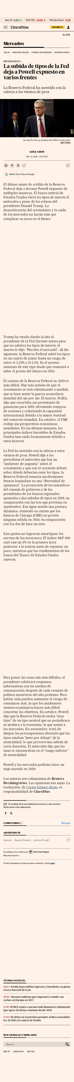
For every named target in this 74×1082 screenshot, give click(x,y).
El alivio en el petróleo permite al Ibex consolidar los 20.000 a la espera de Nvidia (36, 1019)
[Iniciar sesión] (68, 27)
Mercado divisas (21, 52)
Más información (10, 855)
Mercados (13, 43)
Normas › (66, 823)
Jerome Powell (41, 840)
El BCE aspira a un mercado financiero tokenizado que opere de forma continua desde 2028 (36, 1008)
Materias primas (62, 52)
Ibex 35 (8, 20)
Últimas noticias (14, 980)
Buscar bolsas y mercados (20, 1035)
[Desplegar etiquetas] (68, 839)
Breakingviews (11, 61)
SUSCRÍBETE (57, 27)
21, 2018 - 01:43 (37, 157)
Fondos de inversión (41, 52)
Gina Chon (37, 151)
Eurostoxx (18, 1052)
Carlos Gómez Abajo (42, 787)
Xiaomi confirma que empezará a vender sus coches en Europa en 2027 (33, 998)
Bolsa (7, 52)
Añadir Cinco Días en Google (21, 174)
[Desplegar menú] (5, 27)
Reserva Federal (22, 840)
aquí (53, 863)
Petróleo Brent (57, 20)
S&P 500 (30, 20)
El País (66, 35)
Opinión (7, 840)
